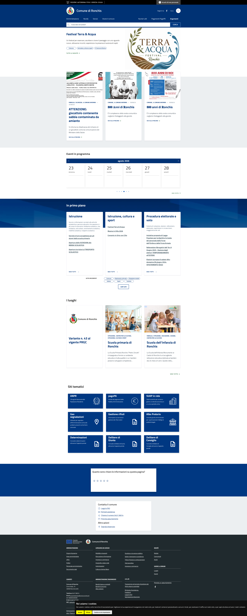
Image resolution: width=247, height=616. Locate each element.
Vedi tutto (175, 193)
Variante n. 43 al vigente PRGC (79, 340)
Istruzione (75, 216)
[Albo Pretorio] (173, 421)
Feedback (128, 592)
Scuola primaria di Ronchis (120, 344)
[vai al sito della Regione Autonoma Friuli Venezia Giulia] (85, 2)
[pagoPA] (134, 401)
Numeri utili (142, 18)
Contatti (69, 579)
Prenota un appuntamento (162, 583)
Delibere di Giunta (114, 438)
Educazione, (165, 336)
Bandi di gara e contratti (103, 584)
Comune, (111, 102)
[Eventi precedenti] (68, 161)
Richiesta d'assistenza (132, 590)
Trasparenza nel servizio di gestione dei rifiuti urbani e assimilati (137, 585)
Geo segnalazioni (77, 415)
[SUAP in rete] (173, 401)
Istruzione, (112, 336)
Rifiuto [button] (88, 612)
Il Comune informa (89, 102)
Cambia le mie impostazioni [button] (102, 612)
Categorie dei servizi (103, 548)
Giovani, (173, 336)
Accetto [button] (80, 612)
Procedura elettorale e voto (161, 218)
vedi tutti (123, 287)
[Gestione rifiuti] (134, 421)
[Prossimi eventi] (178, 161)
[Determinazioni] (96, 443)
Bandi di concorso (101, 586)
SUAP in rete (153, 396)
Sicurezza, (79, 102)
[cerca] (178, 10)
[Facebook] (166, 10)
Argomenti (174, 18)
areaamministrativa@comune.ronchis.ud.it (79, 595)
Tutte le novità (72, 53)
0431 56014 (112, 515)
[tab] (119, 191)
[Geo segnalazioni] (96, 421)
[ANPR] (96, 401)
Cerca (175, 24)
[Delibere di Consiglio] (173, 443)
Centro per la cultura (154, 338)
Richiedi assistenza (108, 512)
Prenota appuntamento (109, 519)
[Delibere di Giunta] (134, 443)
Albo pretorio (99, 589)
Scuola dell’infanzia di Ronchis (161, 344)
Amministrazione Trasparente (106, 579)
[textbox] (123, 481)
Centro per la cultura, (124, 336)
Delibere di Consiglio (152, 438)
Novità (156, 548)
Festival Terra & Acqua (81, 34)
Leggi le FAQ (105, 508)
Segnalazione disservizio (132, 597)
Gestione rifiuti (116, 414)
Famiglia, (72, 102)
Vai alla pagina (75, 137)
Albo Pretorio (153, 414)
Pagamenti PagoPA (158, 18)
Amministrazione (72, 548)
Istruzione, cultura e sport (121, 218)
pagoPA (112, 396)
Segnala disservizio (108, 526)
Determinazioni (78, 437)
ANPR (73, 396)
